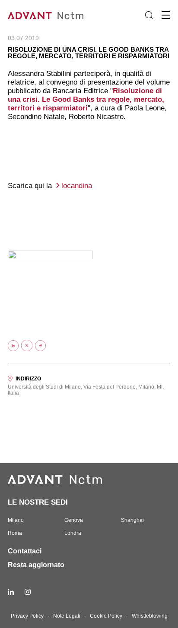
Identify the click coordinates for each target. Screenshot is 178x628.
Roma (15, 533)
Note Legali (66, 616)
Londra (72, 533)
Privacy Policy (27, 616)
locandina (76, 186)
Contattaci (24, 551)
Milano (16, 520)
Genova (73, 520)
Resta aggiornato (36, 564)
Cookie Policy (106, 616)
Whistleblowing (150, 616)
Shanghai (132, 520)
